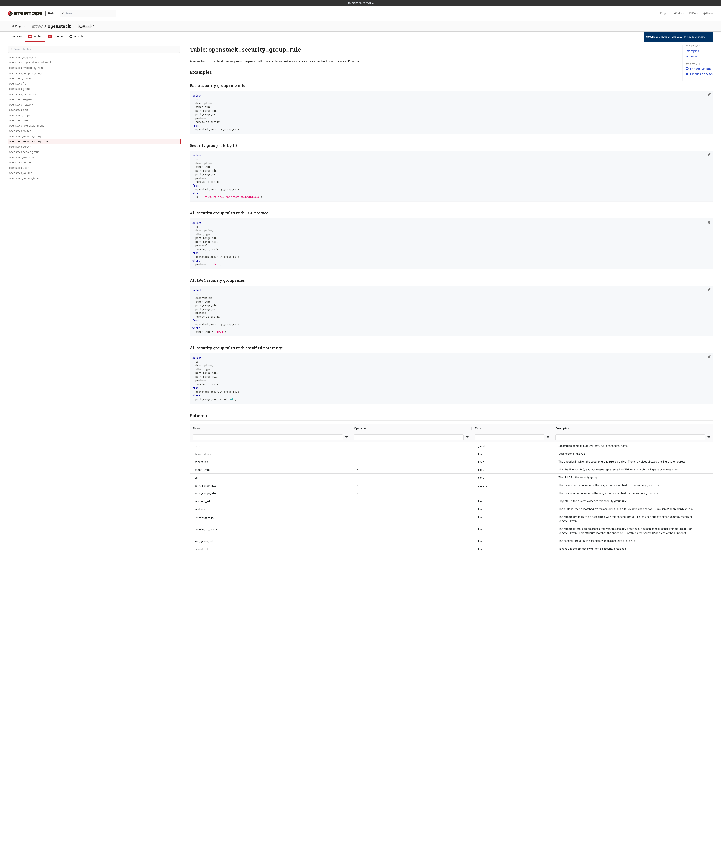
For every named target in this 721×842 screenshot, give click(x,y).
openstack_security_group (25, 136)
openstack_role (18, 120)
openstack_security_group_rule (28, 141)
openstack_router (20, 131)
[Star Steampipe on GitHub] (86, 26)
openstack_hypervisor (22, 94)
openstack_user (19, 167)
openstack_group (20, 89)
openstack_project (20, 115)
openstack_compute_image (26, 73)
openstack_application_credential (30, 62)
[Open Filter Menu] (346, 437)
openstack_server (20, 146)
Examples (692, 51)
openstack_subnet (20, 162)
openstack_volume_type (24, 178)
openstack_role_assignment (26, 125)
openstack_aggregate (22, 57)
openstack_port (18, 110)
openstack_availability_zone (26, 68)
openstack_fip (17, 83)
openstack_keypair (20, 99)
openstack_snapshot (22, 157)
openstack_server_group (24, 152)
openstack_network (21, 104)
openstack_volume (20, 173)
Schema (691, 56)
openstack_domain (20, 78)
